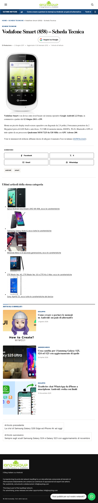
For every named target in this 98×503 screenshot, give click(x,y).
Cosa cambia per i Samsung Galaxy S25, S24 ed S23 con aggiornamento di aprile (59, 352)
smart (17, 170)
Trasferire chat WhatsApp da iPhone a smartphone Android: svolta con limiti (58, 388)
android (8, 170)
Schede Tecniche (16, 20)
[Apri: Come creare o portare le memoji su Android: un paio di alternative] (19, 326)
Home (4, 20)
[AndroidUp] (16, 464)
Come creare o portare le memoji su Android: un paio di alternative (49, 12)
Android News (44, 347)
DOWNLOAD (80, 138)
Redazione (8, 45)
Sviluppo (41, 311)
